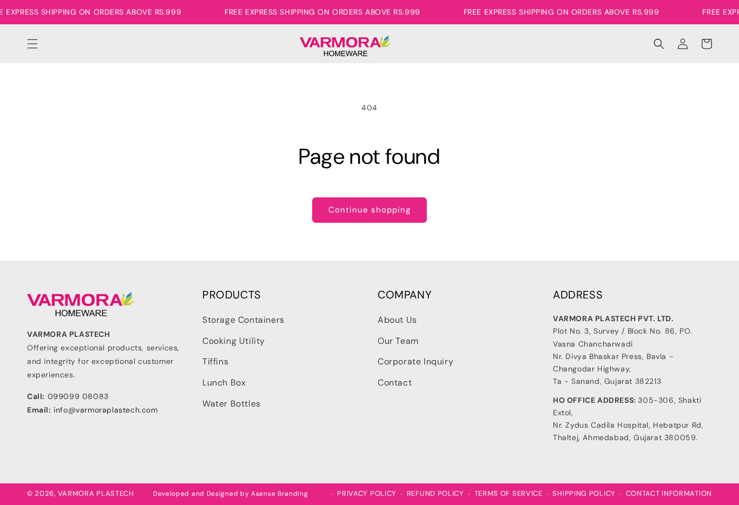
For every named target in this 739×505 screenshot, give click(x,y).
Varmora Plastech (96, 493)
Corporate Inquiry (415, 361)
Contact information (669, 493)
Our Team (398, 340)
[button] (32, 44)
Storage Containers (243, 319)
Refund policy (435, 493)
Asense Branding (279, 493)
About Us (397, 319)
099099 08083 (78, 396)
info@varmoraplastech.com (105, 409)
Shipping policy (584, 493)
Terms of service (508, 493)
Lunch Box (224, 382)
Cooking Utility (233, 340)
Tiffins (215, 361)
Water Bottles (231, 403)
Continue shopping (369, 209)
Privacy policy (367, 493)
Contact (395, 382)
